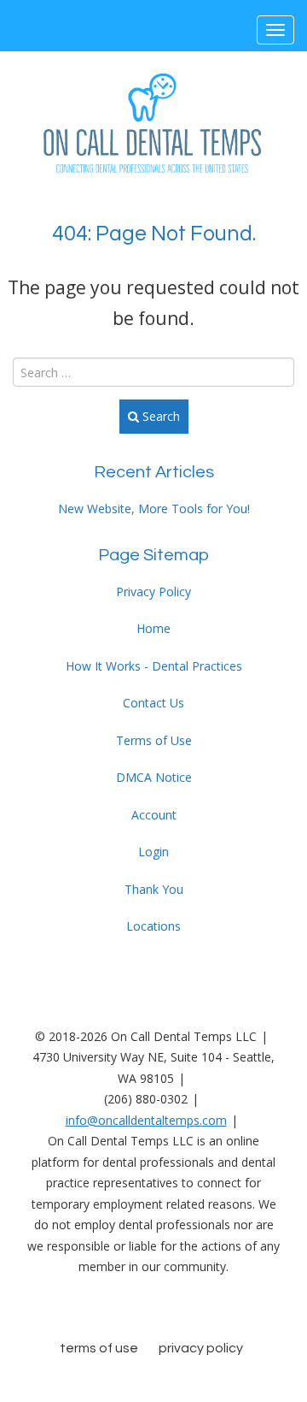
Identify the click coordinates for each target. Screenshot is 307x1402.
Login (153, 851)
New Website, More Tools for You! (154, 508)
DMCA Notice (154, 777)
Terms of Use (154, 740)
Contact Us (153, 703)
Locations (153, 926)
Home (153, 628)
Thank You (154, 889)
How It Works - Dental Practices (154, 666)
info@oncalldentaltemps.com (146, 1120)
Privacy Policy (153, 591)
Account (154, 815)
